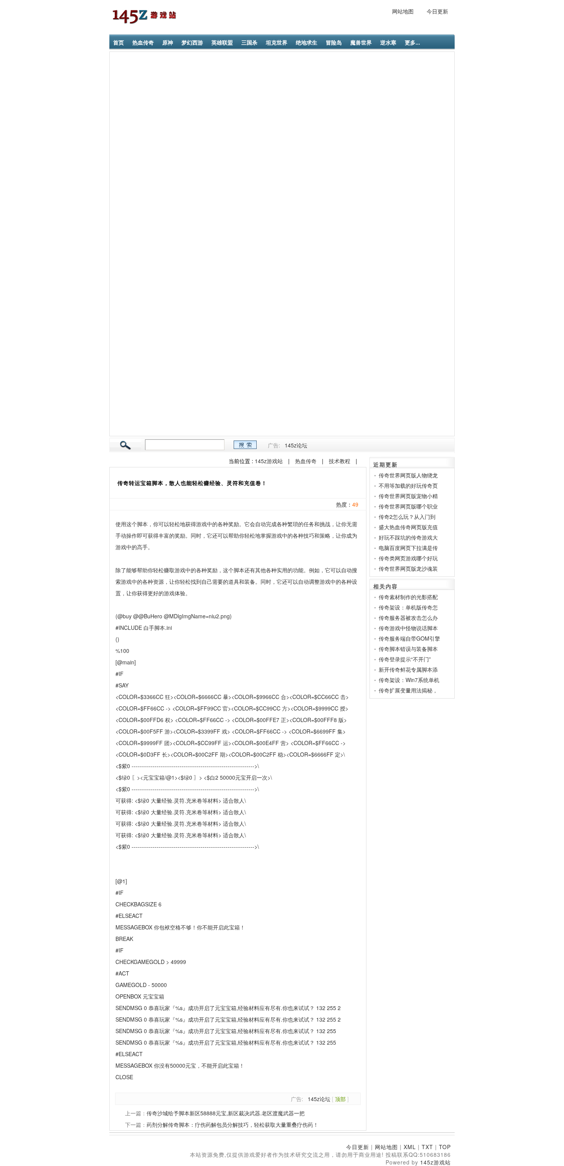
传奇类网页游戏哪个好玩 (408, 558)
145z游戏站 (269, 461)
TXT (427, 1147)
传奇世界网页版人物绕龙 (408, 475)
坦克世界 (276, 42)
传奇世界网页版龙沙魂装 (408, 568)
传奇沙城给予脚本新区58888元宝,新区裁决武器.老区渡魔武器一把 (226, 1113)
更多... (412, 42)
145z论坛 (296, 445)
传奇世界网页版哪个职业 (408, 506)
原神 (167, 42)
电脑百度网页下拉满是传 (408, 548)
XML (410, 1147)
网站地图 (403, 11)
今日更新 (437, 11)
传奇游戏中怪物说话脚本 (408, 628)
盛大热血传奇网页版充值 (408, 527)
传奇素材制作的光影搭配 (408, 597)
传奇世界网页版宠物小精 (408, 496)
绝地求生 (306, 42)
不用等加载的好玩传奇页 (408, 485)
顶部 (340, 1099)
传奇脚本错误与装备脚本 (408, 649)
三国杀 (249, 42)
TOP (445, 1147)
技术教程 (339, 461)
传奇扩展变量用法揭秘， (408, 690)
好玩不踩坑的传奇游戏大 (408, 537)
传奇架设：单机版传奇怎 (408, 607)
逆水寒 (388, 42)
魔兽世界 (361, 42)
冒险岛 (334, 42)
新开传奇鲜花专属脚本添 (408, 669)
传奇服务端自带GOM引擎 (409, 638)
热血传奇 (143, 42)
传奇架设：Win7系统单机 (409, 680)
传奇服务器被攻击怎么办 (408, 617)
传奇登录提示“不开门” (405, 659)
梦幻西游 (192, 42)
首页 (118, 42)
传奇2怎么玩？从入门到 (407, 516)
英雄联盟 (222, 42)
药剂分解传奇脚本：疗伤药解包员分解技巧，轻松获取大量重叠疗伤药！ (232, 1124)
